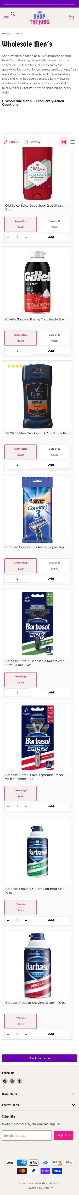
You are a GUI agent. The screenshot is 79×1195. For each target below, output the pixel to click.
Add (51, 237)
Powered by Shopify (40, 1187)
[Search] (13, 14)
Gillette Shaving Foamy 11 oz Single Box (34, 319)
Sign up (63, 1135)
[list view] (72, 142)
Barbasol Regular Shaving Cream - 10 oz (35, 1003)
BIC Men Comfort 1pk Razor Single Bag (34, 547)
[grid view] (63, 142)
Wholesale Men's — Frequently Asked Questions (33, 103)
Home (6, 33)
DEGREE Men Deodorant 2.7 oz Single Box (37, 433)
